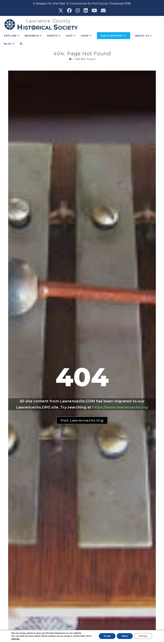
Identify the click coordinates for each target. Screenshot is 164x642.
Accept (107, 635)
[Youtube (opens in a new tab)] (94, 10)
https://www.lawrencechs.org (120, 407)
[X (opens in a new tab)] (60, 10)
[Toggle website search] (21, 44)
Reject (125, 635)
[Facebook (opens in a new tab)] (69, 10)
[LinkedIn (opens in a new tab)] (86, 10)
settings (15, 638)
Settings (143, 635)
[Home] (70, 59)
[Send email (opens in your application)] (103, 10)
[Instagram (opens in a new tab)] (78, 10)
